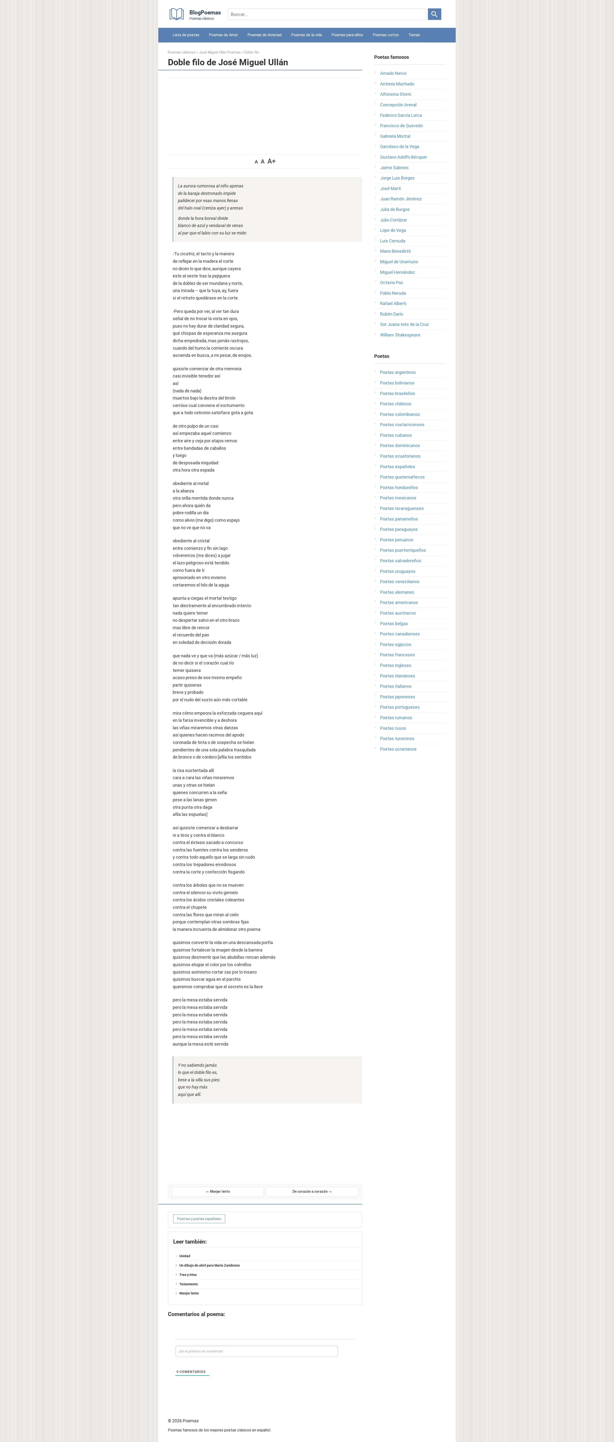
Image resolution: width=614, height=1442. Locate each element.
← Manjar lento (218, 1191)
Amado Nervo (393, 73)
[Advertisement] (265, 113)
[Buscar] (434, 14)
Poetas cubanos (396, 435)
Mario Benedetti (395, 251)
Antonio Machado (397, 83)
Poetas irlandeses (397, 675)
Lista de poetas (186, 35)
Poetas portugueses (400, 707)
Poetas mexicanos (398, 497)
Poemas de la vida (306, 35)
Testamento (188, 1284)
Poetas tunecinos (397, 738)
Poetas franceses (397, 654)
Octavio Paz (391, 282)
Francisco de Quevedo (401, 125)
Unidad (184, 1256)
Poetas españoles (397, 466)
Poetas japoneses (397, 696)
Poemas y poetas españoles (199, 1219)
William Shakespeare (400, 334)
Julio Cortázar (393, 219)
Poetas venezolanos (399, 581)
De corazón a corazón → (312, 1191)
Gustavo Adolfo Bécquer (403, 157)
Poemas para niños (347, 35)
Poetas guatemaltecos (402, 476)
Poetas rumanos (396, 717)
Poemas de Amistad (265, 35)
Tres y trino (188, 1275)
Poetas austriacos (398, 613)
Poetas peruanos (396, 539)
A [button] (256, 162)
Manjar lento (189, 1293)
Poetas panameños (399, 518)
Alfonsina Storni (395, 94)
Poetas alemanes (397, 592)
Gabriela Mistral (395, 136)
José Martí (390, 188)
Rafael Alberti (393, 303)
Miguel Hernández (397, 272)
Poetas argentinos (398, 372)
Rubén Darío (391, 314)
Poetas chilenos (395, 403)
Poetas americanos (399, 602)
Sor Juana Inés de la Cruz (404, 324)
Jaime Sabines (394, 167)
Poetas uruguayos (397, 571)
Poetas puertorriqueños (403, 550)
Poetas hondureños (399, 487)
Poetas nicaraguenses (402, 508)
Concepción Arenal (398, 104)
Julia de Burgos (395, 209)
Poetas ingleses (395, 665)
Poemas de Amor (223, 35)
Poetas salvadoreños (400, 560)
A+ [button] (271, 161)
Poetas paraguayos (399, 529)
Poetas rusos (393, 728)
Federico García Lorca (401, 115)
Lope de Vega (393, 230)
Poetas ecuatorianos (400, 456)
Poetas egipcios (395, 644)
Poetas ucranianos (398, 749)
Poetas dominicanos (400, 445)
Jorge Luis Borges (397, 177)
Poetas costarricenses (402, 424)
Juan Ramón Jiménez (401, 198)
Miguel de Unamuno (399, 261)
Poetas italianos (396, 686)
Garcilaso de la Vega (399, 146)
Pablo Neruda (393, 293)
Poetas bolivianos (397, 382)
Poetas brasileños (397, 393)
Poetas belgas (394, 623)
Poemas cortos (386, 35)
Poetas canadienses (400, 633)
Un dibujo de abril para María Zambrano (209, 1265)
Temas (414, 35)
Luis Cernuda (392, 240)
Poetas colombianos (400, 414)
